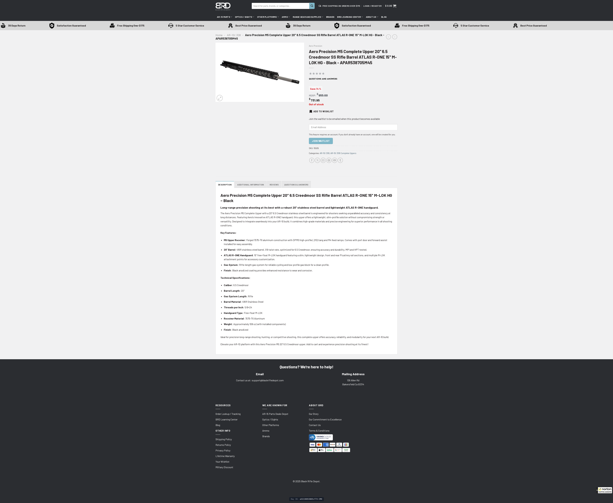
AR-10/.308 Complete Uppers (343, 153)
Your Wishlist (222, 461)
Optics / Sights (243, 17)
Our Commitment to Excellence (325, 419)
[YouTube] (334, 160)
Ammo (285, 17)
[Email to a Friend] (323, 160)
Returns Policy (223, 444)
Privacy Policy (223, 450)
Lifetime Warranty (225, 455)
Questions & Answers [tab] (296, 184)
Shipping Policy (224, 439)
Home (219, 35)
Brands (330, 17)
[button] (604, 490)
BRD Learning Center (349, 17)
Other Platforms (267, 17)
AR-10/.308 (234, 35)
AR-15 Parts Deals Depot (275, 413)
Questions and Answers (323, 78)
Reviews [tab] (274, 184)
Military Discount (224, 467)
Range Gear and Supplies (307, 17)
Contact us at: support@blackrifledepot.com (260, 380)
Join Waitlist (321, 140)
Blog (383, 17)
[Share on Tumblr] (340, 160)
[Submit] (312, 6)
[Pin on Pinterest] (329, 160)
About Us (371, 17)
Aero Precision (315, 46)
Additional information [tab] (250, 184)
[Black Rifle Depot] (232, 6)
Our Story (313, 413)
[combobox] (280, 6)
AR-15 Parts (223, 17)
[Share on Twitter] (317, 160)
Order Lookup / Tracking (228, 413)
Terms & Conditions (319, 430)
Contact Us (315, 424)
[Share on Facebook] (311, 160)
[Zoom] (220, 98)
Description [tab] (225, 184)
